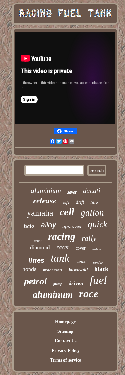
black (101, 269)
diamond (40, 247)
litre (94, 202)
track (38, 241)
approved (72, 226)
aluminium (46, 191)
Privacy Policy (65, 350)
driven (76, 283)
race (88, 293)
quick (97, 224)
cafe (66, 202)
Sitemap (65, 331)
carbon (96, 249)
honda (29, 269)
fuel (98, 280)
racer (62, 247)
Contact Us (65, 341)
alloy (48, 225)
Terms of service (65, 360)
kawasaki (78, 269)
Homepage (65, 321)
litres (36, 260)
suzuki (81, 261)
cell (67, 212)
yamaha (40, 213)
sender (98, 262)
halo (29, 226)
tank (60, 258)
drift (80, 202)
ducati (91, 191)
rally (89, 238)
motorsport (52, 269)
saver (72, 192)
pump (57, 284)
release (44, 200)
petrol (35, 281)
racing (61, 236)
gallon (92, 213)
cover (81, 248)
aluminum (53, 294)
